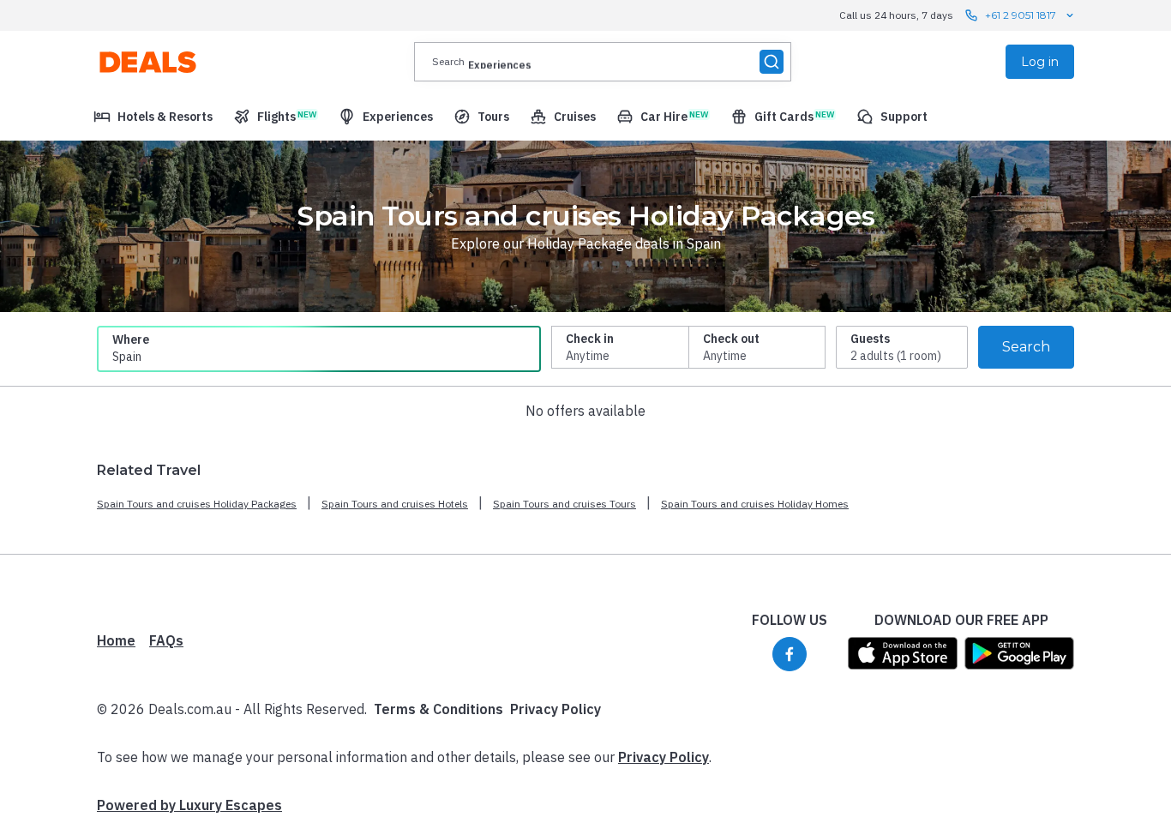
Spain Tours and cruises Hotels (394, 503)
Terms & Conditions (438, 709)
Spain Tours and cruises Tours (564, 503)
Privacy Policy (555, 709)
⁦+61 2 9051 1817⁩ (1020, 15)
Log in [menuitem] (1040, 61)
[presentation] (602, 62)
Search (1026, 347)
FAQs (166, 640)
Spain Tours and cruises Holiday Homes (755, 503)
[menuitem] (153, 117)
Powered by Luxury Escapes (189, 805)
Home (116, 640)
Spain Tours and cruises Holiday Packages (197, 503)
